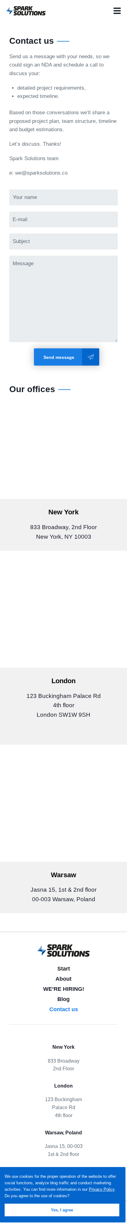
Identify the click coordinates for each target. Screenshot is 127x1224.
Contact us (63, 1009)
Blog (63, 999)
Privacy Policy (101, 1189)
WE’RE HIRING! (63, 989)
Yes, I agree (62, 1210)
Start (63, 968)
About (63, 979)
